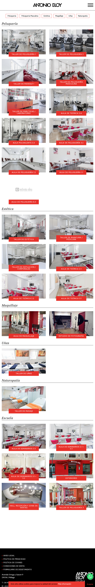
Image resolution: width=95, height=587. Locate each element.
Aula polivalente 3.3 (24, 143)
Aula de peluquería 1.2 (24, 172)
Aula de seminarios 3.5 (24, 449)
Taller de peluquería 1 (24, 54)
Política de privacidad (13, 559)
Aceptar (90, 584)
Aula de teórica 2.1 (71, 269)
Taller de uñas (24, 373)
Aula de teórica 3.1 (71, 298)
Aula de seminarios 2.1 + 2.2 (71, 448)
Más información (64, 584)
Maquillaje (59, 16)
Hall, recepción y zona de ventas (24, 507)
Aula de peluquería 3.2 (71, 143)
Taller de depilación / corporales (24, 268)
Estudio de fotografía (71, 336)
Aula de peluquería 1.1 (71, 172)
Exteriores (71, 478)
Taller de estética (24, 239)
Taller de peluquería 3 (71, 507)
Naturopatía (82, 16)
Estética (47, 16)
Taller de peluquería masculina (71, 83)
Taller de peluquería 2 (71, 54)
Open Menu (90, 5)
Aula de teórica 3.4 (71, 113)
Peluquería (12, 16)
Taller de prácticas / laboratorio (23, 112)
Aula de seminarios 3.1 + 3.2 (23, 477)
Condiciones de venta (13, 566)
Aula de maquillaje (23, 336)
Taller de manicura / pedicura (71, 238)
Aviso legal (8, 555)
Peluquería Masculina (29, 16)
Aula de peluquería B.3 (23, 202)
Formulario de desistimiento (17, 569)
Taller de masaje (24, 411)
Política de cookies (12, 562)
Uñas (71, 16)
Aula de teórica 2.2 (23, 298)
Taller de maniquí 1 (23, 84)
